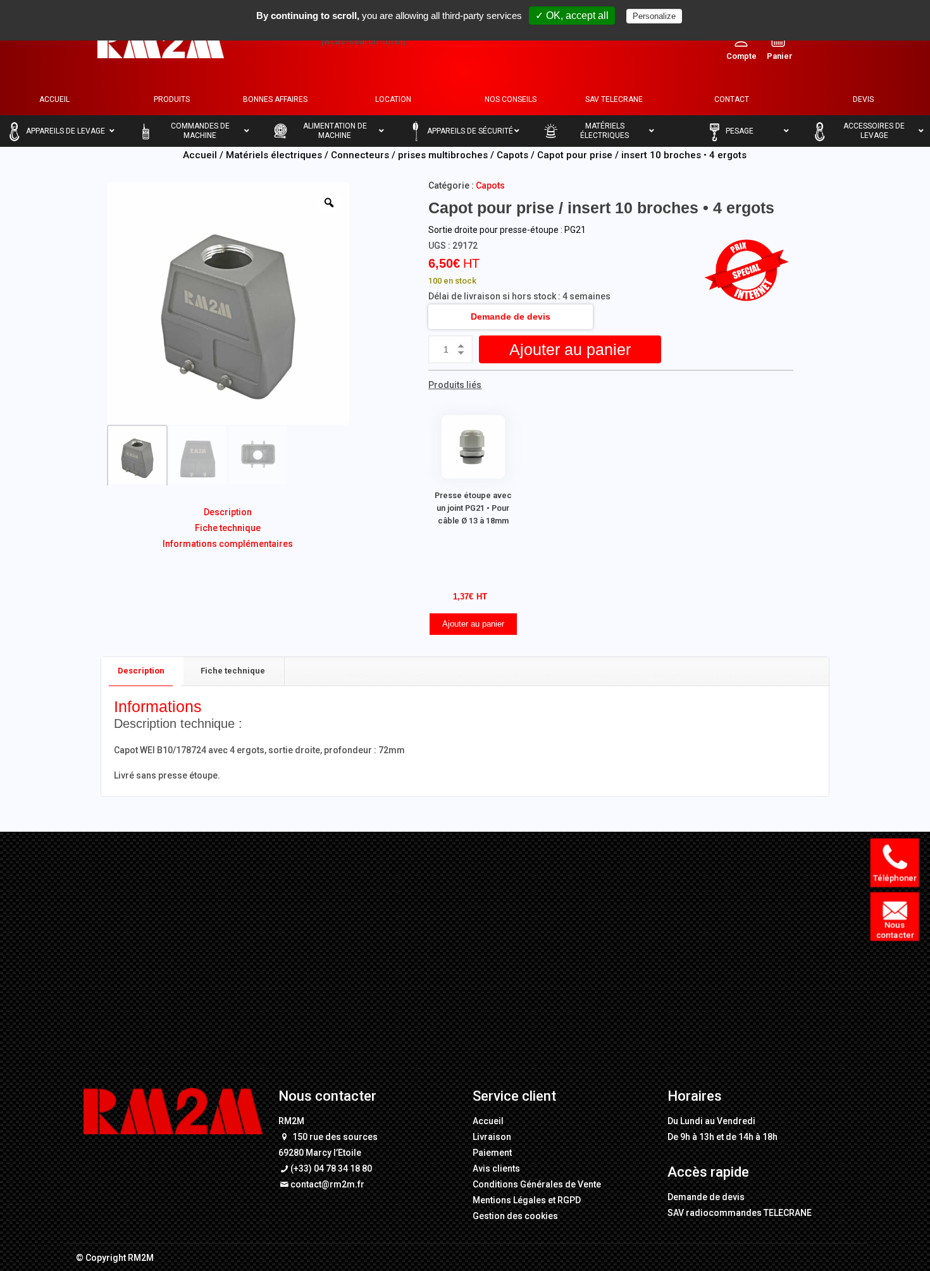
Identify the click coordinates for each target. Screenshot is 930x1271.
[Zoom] (329, 202)
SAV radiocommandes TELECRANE (739, 1213)
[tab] (141, 671)
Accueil (200, 155)
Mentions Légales (509, 1200)
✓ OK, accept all (572, 15)
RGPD (569, 1200)
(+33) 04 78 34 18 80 (331, 1168)
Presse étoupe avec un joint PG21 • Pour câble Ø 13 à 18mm (473, 508)
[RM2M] (160, 41)
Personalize (654, 16)
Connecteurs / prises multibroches (409, 155)
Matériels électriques (274, 155)
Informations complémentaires (228, 544)
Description (228, 512)
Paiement (492, 1153)
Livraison (492, 1137)
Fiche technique (228, 528)
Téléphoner (894, 878)
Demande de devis (510, 316)
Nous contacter (894, 930)
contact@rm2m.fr (327, 1184)
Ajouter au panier (570, 349)
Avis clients (496, 1168)
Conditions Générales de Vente (537, 1184)
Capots (512, 155)
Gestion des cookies (515, 1216)
